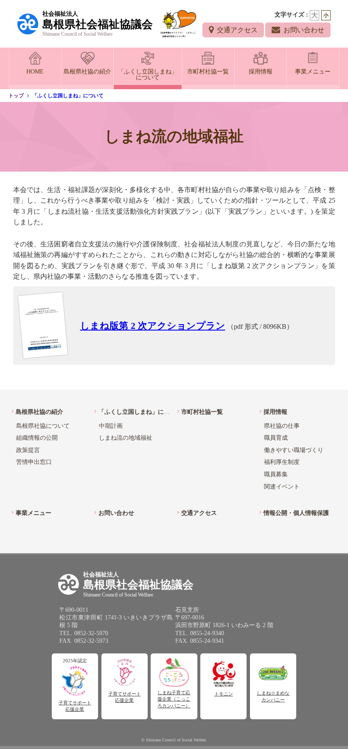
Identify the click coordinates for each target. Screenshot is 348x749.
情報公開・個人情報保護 (296, 513)
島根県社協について (43, 426)
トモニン (223, 693)
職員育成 (276, 438)
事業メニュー (313, 71)
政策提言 (28, 450)
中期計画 (111, 426)
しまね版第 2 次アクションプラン (152, 325)
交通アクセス (237, 30)
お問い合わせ (303, 30)
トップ (16, 96)
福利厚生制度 (282, 462)
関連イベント (282, 486)
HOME (35, 71)
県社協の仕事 (282, 426)
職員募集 (276, 474)
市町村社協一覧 (208, 71)
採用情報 (260, 71)
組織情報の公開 (37, 438)
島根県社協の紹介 (87, 71)
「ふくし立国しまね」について (147, 74)
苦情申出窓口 (34, 462)
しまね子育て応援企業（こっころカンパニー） (173, 699)
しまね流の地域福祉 (125, 438)
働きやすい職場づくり (293, 450)
